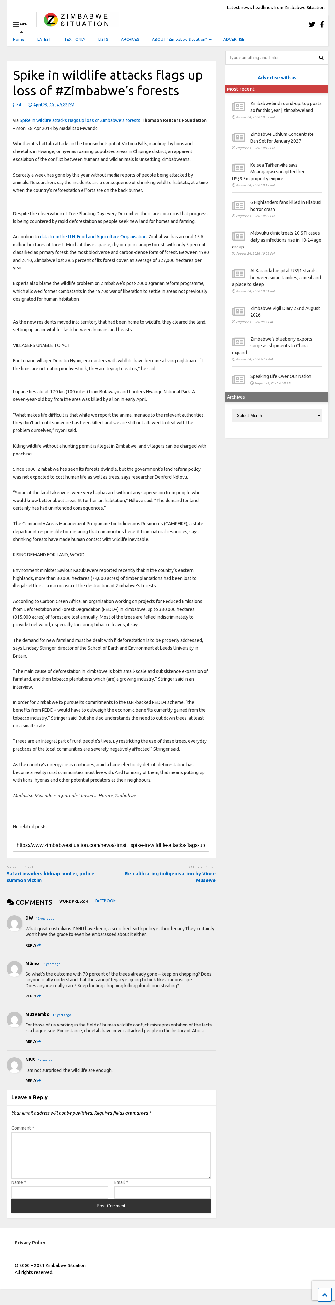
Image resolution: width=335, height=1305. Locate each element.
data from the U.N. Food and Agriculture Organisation (93, 236)
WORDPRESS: (73, 901)
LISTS (103, 39)
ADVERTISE (233, 39)
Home (18, 39)
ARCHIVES (130, 39)
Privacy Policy (30, 1242)
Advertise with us (277, 77)
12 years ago (45, 918)
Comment (22, 1128)
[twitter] (312, 24)
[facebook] (322, 24)
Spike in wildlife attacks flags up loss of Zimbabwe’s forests (80, 120)
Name (18, 1182)
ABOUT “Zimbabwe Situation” (179, 39)
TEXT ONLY (74, 39)
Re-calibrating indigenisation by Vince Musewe (170, 877)
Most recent (241, 89)
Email (121, 1182)
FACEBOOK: (106, 901)
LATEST (44, 39)
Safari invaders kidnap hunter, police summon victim (50, 877)
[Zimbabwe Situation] (77, 24)
